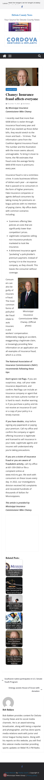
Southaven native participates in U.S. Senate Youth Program (23, 680)
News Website (10, 773)
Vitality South (23, 773)
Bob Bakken (26, 104)
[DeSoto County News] (4, 56)
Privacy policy (32, 775)
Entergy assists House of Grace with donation (24, 689)
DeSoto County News (22, 15)
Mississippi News (11, 89)
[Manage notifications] (5, 775)
